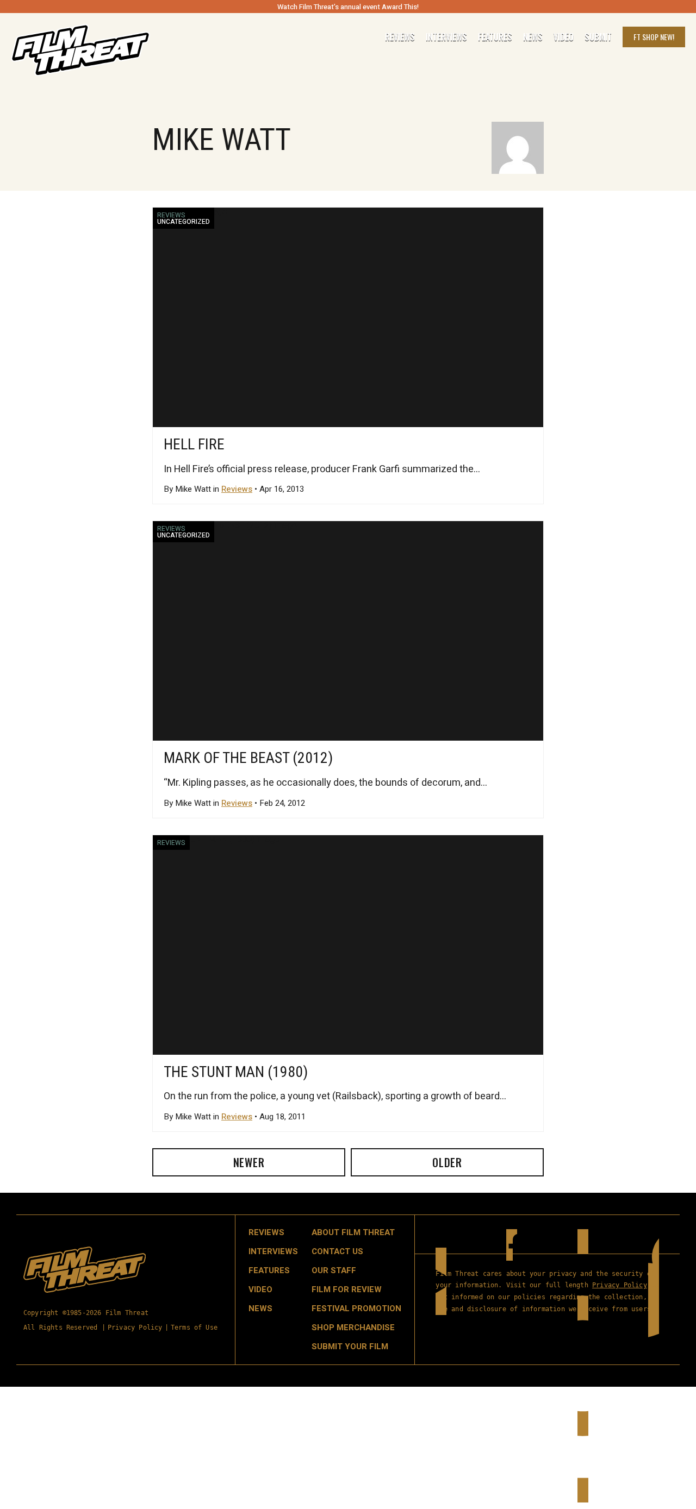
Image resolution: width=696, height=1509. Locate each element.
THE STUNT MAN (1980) (236, 1072)
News (533, 37)
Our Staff (334, 1270)
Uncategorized (183, 221)
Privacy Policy (135, 1327)
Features (495, 37)
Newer (249, 1162)
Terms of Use (194, 1327)
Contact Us (337, 1251)
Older (447, 1162)
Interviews (446, 37)
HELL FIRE (194, 444)
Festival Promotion (356, 1308)
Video (564, 37)
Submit (598, 37)
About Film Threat (353, 1232)
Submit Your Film (350, 1347)
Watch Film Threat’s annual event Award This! (348, 6)
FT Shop (653, 36)
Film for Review (347, 1289)
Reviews (400, 37)
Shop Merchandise (353, 1327)
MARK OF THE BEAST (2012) (248, 758)
